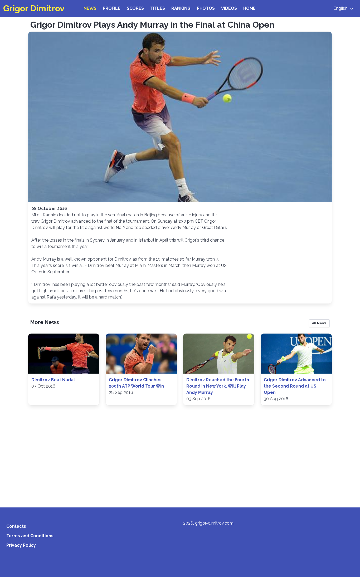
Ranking (181, 8)
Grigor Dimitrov (34, 8)
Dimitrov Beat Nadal (53, 379)
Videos (229, 8)
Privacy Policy (21, 545)
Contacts (16, 526)
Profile (111, 8)
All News (319, 323)
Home (249, 8)
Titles (157, 8)
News (90, 8)
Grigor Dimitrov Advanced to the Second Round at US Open (295, 386)
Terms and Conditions (29, 535)
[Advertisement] (180, 458)
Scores (135, 8)
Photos (206, 8)
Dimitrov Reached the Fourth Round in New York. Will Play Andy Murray (217, 386)
